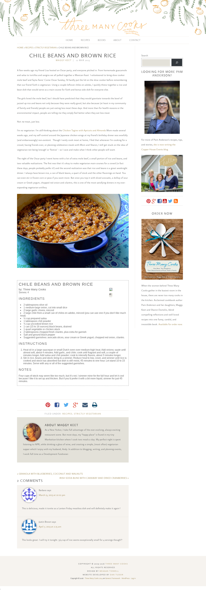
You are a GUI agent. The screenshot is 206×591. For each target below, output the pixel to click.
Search (144, 55)
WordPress (126, 578)
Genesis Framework (112, 578)
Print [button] (110, 296)
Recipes (29, 47)
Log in (133, 578)
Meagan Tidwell (109, 571)
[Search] (176, 62)
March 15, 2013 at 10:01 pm (52, 495)
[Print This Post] (94, 405)
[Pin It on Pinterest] (48, 405)
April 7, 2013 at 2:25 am (50, 526)
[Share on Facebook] (57, 405)
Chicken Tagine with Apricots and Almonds (84, 130)
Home (20, 47)
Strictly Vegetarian (46, 47)
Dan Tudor (116, 575)
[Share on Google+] (75, 405)
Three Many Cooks (103, 18)
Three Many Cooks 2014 (94, 578)
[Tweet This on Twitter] (66, 405)
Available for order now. (170, 324)
